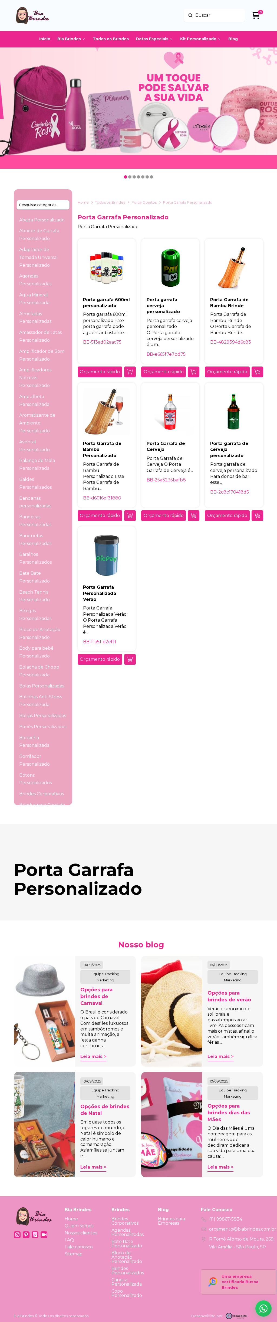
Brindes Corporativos (41, 793)
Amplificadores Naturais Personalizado (35, 377)
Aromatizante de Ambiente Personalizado (37, 423)
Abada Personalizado (42, 219)
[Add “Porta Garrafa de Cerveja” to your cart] (193, 515)
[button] (100, 372)
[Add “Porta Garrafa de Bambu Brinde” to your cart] (257, 372)
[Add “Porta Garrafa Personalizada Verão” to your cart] (130, 659)
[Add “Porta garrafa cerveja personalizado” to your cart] (193, 372)
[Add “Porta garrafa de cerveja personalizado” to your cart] (257, 515)
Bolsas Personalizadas (42, 715)
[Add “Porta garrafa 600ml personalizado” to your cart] (130, 372)
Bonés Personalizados (42, 726)
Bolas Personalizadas (41, 686)
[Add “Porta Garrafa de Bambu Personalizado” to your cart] (130, 515)
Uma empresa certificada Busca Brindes (240, 1282)
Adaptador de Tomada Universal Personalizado (38, 257)
